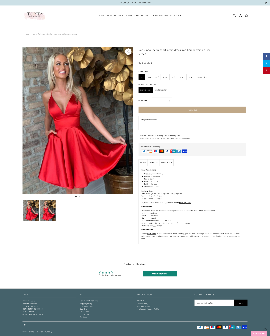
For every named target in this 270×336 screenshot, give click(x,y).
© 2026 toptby (28, 332)
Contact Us (84, 314)
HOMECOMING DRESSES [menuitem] (137, 15)
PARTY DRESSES (28, 312)
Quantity (143, 101)
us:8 (165, 77)
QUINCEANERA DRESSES (32, 314)
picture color (145, 90)
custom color (161, 90)
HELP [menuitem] (176, 15)
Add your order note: (149, 120)
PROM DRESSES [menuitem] (114, 15)
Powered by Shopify (44, 332)
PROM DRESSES (28, 301)
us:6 (157, 77)
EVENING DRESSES (30, 306)
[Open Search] (234, 15)
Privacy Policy (142, 304)
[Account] (240, 15)
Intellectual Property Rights (148, 309)
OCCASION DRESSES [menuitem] (160, 15)
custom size (202, 77)
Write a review (159, 273)
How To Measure (86, 306)
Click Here (151, 234)
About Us (141, 301)
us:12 (182, 77)
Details (143, 162)
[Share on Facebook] (266, 56)
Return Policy (166, 162)
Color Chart (84, 312)
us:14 (190, 77)
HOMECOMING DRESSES (32, 309)
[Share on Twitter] (266, 63)
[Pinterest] (266, 3)
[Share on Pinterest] (266, 70)
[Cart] (246, 15)
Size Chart (147, 63)
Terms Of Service (144, 306)
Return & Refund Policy (89, 301)
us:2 (141, 77)
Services (83, 317)
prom (33, 34)
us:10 (173, 77)
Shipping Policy (86, 304)
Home (27, 34)
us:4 (149, 77)
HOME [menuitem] (101, 15)
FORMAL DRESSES (29, 304)
